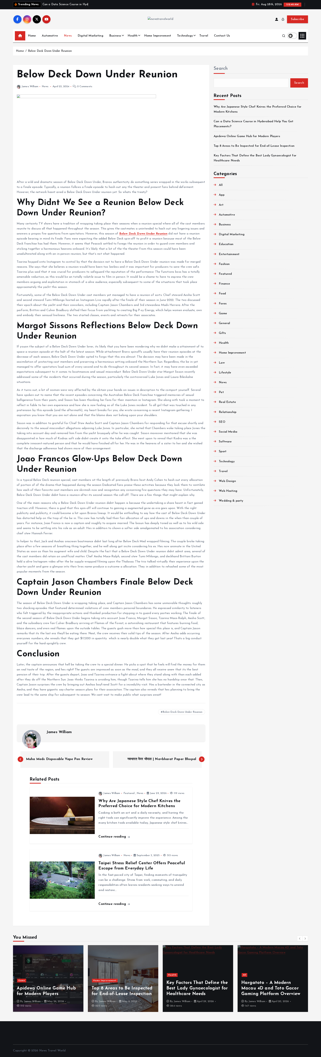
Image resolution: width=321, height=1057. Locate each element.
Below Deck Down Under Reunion (50, 51)
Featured (129, 793)
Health (132, 35)
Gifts (222, 333)
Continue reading (112, 836)
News (68, 35)
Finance (224, 283)
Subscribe (297, 19)
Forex (223, 303)
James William (30, 86)
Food (222, 293)
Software (225, 441)
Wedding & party (231, 500)
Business (115, 35)
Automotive (50, 35)
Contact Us (222, 35)
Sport (222, 451)
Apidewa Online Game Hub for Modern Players (247, 136)
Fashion (224, 264)
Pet (221, 392)
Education (226, 244)
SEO (222, 422)
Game (223, 313)
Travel (203, 35)
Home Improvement (157, 35)
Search (221, 68)
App (221, 194)
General (224, 323)
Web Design (227, 481)
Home (32, 35)
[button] (300, 938)
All (220, 185)
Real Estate (227, 402)
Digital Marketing (90, 35)
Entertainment (229, 254)
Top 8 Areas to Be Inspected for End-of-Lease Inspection (254, 146)
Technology (185, 35)
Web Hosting (228, 491)
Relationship (227, 412)
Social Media (228, 431)
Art (221, 204)
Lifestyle (225, 372)
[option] (68, 978)
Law (222, 362)
